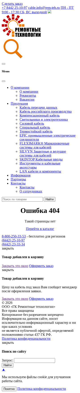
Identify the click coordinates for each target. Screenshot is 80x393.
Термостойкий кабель (36, 131)
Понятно (9, 389)
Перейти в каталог (40, 229)
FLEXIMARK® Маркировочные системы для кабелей (44, 145)
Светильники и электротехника (44, 119)
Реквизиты (28, 95)
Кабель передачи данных (38, 107)
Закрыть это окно (15, 266)
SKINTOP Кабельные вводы (41, 159)
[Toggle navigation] (3, 64)
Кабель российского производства (46, 111)
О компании (29, 91)
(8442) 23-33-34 (13, 244)
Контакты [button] (18, 183)
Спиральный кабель (35, 127)
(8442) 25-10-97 (13, 240)
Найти (50, 199)
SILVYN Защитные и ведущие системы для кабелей (43, 153)
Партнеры (18, 179)
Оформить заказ (41, 266)
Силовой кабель (32, 123)
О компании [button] (20, 87)
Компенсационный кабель (40, 115)
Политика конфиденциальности (26, 338)
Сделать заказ (12, 4)
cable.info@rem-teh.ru (44, 8)
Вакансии (27, 99)
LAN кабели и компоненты (40, 171)
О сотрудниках (31, 191)
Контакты (27, 187)
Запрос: (7, 360)
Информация (20, 175)
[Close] (3, 81)
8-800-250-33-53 (14, 236)
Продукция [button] (19, 103)
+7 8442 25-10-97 (14, 8)
